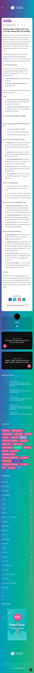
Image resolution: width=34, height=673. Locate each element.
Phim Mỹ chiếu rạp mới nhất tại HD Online (20, 414)
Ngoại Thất (6, 444)
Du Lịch (28, 434)
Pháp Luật (27, 447)
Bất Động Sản (17, 430)
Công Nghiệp (7, 434)
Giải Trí (7, 21)
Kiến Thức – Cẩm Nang (9, 517)
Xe (4, 468)
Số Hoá (5, 451)
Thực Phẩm (17, 461)
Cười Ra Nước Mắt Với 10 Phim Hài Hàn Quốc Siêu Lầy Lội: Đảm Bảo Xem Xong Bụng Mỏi (20, 384)
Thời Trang (6, 461)
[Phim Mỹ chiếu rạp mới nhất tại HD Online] (5, 415)
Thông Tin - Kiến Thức (10, 457)
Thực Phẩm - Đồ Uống (10, 464)
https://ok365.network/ (13, 59)
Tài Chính (24, 464)
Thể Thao (24, 457)
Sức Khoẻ (14, 451)
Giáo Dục (14, 437)
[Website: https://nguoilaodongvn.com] (17, 326)
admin (17, 322)
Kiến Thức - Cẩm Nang (10, 440)
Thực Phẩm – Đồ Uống (9, 583)
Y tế (19, 468)
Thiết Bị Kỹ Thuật (8, 454)
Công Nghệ (18, 434)
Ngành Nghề (18, 444)
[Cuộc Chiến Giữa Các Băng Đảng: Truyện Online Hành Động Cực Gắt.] (5, 399)
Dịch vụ (5, 437)
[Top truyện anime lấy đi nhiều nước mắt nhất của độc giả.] (5, 391)
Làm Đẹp (24, 440)
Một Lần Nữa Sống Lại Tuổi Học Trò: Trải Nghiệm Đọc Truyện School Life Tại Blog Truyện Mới (20, 408)
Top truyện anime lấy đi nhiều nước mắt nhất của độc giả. (20, 391)
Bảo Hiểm (6, 430)
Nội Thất (17, 447)
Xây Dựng (11, 468)
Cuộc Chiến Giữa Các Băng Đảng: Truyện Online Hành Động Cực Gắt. (20, 399)
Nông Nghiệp (7, 447)
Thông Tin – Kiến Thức (9, 574)
